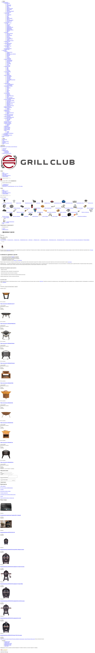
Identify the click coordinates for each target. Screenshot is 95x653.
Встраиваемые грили (7, 48)
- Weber (7, 46)
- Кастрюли (8, 102)
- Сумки (7, 131)
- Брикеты (8, 73)
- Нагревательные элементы (11, 53)
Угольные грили (7, 3)
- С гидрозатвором (9, 38)
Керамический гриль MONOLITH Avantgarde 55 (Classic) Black (11, 583)
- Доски (7, 88)
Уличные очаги (7, 49)
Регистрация (6, 152)
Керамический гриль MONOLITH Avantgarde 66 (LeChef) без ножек (12, 600)
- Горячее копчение (9, 33)
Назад (4, 1)
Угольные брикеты (7, 71)
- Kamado (7, 25)
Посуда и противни (7, 99)
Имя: (1, 472)
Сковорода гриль (7, 66)
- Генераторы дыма (9, 115)
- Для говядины (9, 76)
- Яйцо (7, 31)
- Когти (7, 89)
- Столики (8, 57)
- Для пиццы (8, 101)
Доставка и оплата (5, 141)
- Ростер (7, 120)
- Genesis (7, 13)
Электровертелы (7, 83)
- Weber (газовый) (9, 18)
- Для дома (8, 34)
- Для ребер (8, 119)
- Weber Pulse (8, 44)
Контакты (4, 142)
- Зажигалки (8, 94)
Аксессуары (4, 50)
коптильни (20, 260)
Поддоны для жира (7, 122)
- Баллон (7, 111)
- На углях (8, 47)
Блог (3, 136)
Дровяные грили (7, 41)
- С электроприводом (10, 84)
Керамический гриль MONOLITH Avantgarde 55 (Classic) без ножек (12, 566)
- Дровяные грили (36, 239)
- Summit (7, 17)
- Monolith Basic (9, 28)
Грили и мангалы (5, 2)
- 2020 (7, 68)
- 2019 (7, 67)
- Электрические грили (44, 239)
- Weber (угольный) (9, 8)
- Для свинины (8, 78)
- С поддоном (8, 63)
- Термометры (8, 58)
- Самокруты (8, 109)
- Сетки (7, 64)
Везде (3, 172)
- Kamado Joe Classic (9, 27)
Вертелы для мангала (8, 121)
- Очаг (7, 42)
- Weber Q (8, 19)
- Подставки (8, 62)
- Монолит (8, 30)
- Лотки (7, 96)
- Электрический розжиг (10, 98)
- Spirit (7, 16)
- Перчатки (8, 124)
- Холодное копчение (9, 40)
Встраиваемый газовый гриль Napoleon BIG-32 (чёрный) (10, 515)
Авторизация (6, 151)
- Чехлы (7, 132)
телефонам (4, 282)
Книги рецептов (7, 129)
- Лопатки (8, 90)
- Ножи (7, 91)
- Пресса (7, 92)
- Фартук (7, 125)
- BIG (7, 23)
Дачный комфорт (5, 176)
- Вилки (7, 86)
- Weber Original (9, 9)
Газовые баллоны (7, 110)
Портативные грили (7, 45)
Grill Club (41, 281)
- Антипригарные (9, 60)
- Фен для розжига (9, 97)
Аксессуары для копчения (8, 114)
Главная (3, 228)
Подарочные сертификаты (8, 133)
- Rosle (7, 6)
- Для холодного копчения (10, 79)
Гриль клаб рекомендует (6, 175)
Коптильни (6, 32)
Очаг (3, 241)
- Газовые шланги (9, 52)
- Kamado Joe (8, 26)
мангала (15, 260)
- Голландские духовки (10, 100)
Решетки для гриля (7, 59)
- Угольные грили (9, 239)
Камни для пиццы (7, 116)
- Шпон (7, 81)
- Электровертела (9, 85)
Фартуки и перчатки (7, 123)
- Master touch (8, 5)
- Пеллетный (8, 37)
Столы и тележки (7, 127)
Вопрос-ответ (4, 139)
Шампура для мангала (8, 107)
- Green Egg (8, 24)
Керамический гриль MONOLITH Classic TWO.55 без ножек (11, 635)
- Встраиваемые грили (60, 239)
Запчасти (5, 51)
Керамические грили (7, 22)
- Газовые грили (16, 239)
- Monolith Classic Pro (9, 29)
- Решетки (8, 55)
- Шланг (7, 113)
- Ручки (7, 56)
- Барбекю (8, 10)
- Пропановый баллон (10, 112)
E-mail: (1, 474)
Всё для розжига (7, 93)
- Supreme (8, 7)
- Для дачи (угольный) (10, 11)
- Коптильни (30, 239)
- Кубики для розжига (10, 95)
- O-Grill (7, 15)
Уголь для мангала (7, 106)
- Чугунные (8, 65)
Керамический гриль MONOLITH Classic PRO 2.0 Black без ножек (12, 549)
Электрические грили (8, 43)
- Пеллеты (8, 80)
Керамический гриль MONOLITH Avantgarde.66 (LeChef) (10, 618)
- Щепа (7, 82)
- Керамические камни (10, 117)
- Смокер (7, 39)
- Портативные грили (52, 239)
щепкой (13, 256)
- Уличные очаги (68, 239)
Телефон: (2, 473)
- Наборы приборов (9, 103)
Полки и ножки (7, 128)
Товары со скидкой (5, 135)
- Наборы (7, 74)
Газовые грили (6, 642)
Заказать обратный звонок (6, 153)
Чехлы (5, 130)
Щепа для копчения (7, 75)
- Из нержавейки (9, 35)
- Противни (8, 104)
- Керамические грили (23, 239)
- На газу (7, 21)
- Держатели (8, 87)
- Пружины (8, 54)
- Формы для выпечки (10, 105)
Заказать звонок (3, 482)
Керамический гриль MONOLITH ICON (7, 532)
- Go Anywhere (8, 14)
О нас (3, 140)
